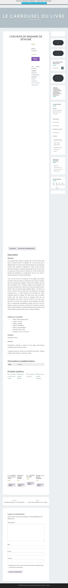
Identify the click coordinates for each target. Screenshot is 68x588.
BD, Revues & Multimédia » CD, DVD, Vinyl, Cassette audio (34, 3)
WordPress (38, 585)
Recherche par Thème (58, 53)
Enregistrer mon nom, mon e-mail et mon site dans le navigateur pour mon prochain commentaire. (26, 566)
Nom (9, 544)
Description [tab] (13, 248)
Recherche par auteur (58, 42)
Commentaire (11, 522)
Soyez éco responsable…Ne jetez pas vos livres (58, 167)
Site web (10, 558)
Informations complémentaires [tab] (26, 248)
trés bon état (34, 85)
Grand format (35, 83)
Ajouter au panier (35, 59)
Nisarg (48, 585)
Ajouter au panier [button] (11, 485)
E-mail (10, 551)
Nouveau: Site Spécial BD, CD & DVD (58, 78)
